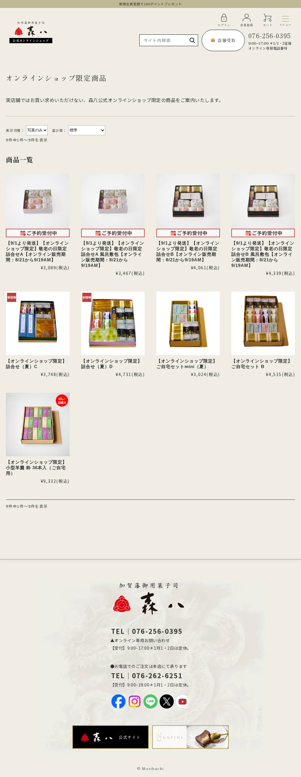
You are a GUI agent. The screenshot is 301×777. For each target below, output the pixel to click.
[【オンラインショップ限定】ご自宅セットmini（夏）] (188, 323)
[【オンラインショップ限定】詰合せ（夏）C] (37, 323)
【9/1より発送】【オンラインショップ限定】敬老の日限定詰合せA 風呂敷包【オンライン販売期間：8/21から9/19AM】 (112, 254)
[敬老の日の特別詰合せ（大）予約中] (188, 205)
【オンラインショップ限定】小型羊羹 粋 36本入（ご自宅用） (36, 467)
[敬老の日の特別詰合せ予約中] (37, 205)
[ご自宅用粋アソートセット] (37, 424)
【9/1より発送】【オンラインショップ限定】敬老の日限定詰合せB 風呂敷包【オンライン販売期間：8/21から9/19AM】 (263, 254)
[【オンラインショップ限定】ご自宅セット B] (263, 323)
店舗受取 (227, 40)
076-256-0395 (270, 41)
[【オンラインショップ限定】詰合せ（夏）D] (113, 323)
